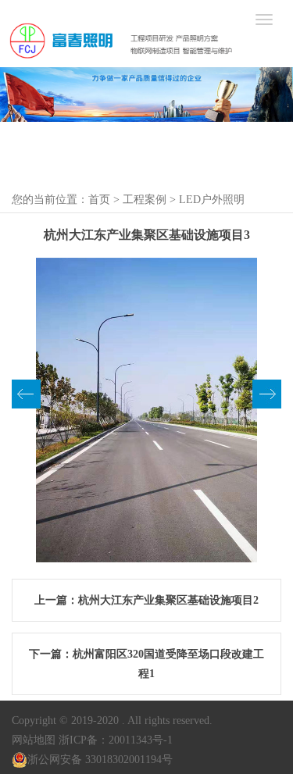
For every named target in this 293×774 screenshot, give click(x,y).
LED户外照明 (212, 199)
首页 (99, 199)
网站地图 (33, 740)
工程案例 (144, 199)
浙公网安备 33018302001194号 (100, 759)
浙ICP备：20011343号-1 (116, 740)
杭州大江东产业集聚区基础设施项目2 (168, 600)
